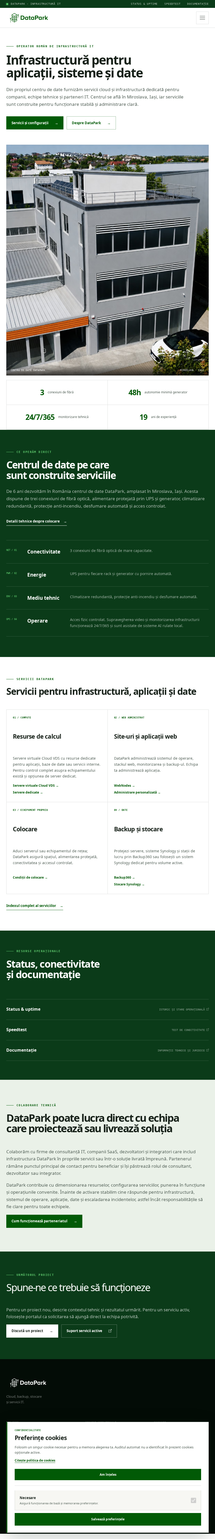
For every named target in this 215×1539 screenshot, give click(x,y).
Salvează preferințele (108, 1519)
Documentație (198, 3)
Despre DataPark (91, 123)
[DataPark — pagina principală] (28, 17)
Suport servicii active (84, 1330)
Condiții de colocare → (30, 877)
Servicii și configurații (35, 123)
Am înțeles (108, 1474)
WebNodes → (124, 785)
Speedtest (172, 3)
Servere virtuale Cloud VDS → (36, 785)
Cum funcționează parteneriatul (44, 1221)
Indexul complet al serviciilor (34, 905)
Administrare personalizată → (137, 792)
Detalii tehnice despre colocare (36, 521)
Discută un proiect (32, 1330)
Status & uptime (144, 3)
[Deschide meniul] (202, 18)
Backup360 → (124, 877)
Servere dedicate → (28, 792)
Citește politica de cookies (35, 1460)
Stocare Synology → (129, 884)
